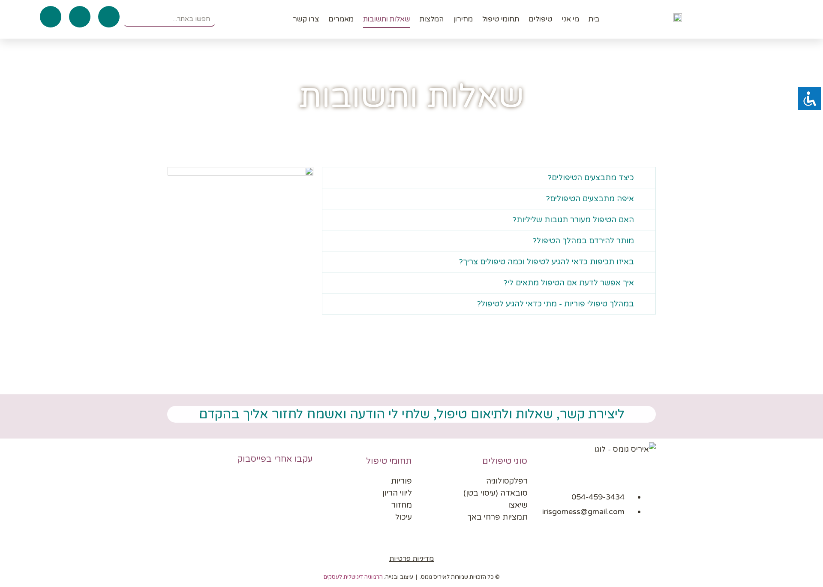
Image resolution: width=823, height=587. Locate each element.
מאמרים (341, 19)
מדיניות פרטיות (411, 558)
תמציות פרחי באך (497, 517)
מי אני (570, 19)
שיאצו (518, 505)
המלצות (432, 19)
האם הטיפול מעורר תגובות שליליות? (573, 219)
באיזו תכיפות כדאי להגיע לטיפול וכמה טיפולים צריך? (546, 261)
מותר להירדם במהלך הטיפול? (583, 240)
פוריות (401, 481)
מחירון (463, 19)
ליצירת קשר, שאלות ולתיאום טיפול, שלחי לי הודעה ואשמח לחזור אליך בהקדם (412, 414)
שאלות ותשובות (386, 19)
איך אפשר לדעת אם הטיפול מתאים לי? (569, 282)
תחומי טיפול (500, 19)
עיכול (403, 517)
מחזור (401, 505)
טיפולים (541, 19)
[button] (488, 177)
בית (594, 19)
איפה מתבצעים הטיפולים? (590, 198)
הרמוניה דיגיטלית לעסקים (353, 577)
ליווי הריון (397, 493)
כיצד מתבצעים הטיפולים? (591, 177)
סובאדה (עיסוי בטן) (495, 493)
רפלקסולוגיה (507, 481)
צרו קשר (306, 19)
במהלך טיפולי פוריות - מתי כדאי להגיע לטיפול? (555, 304)
